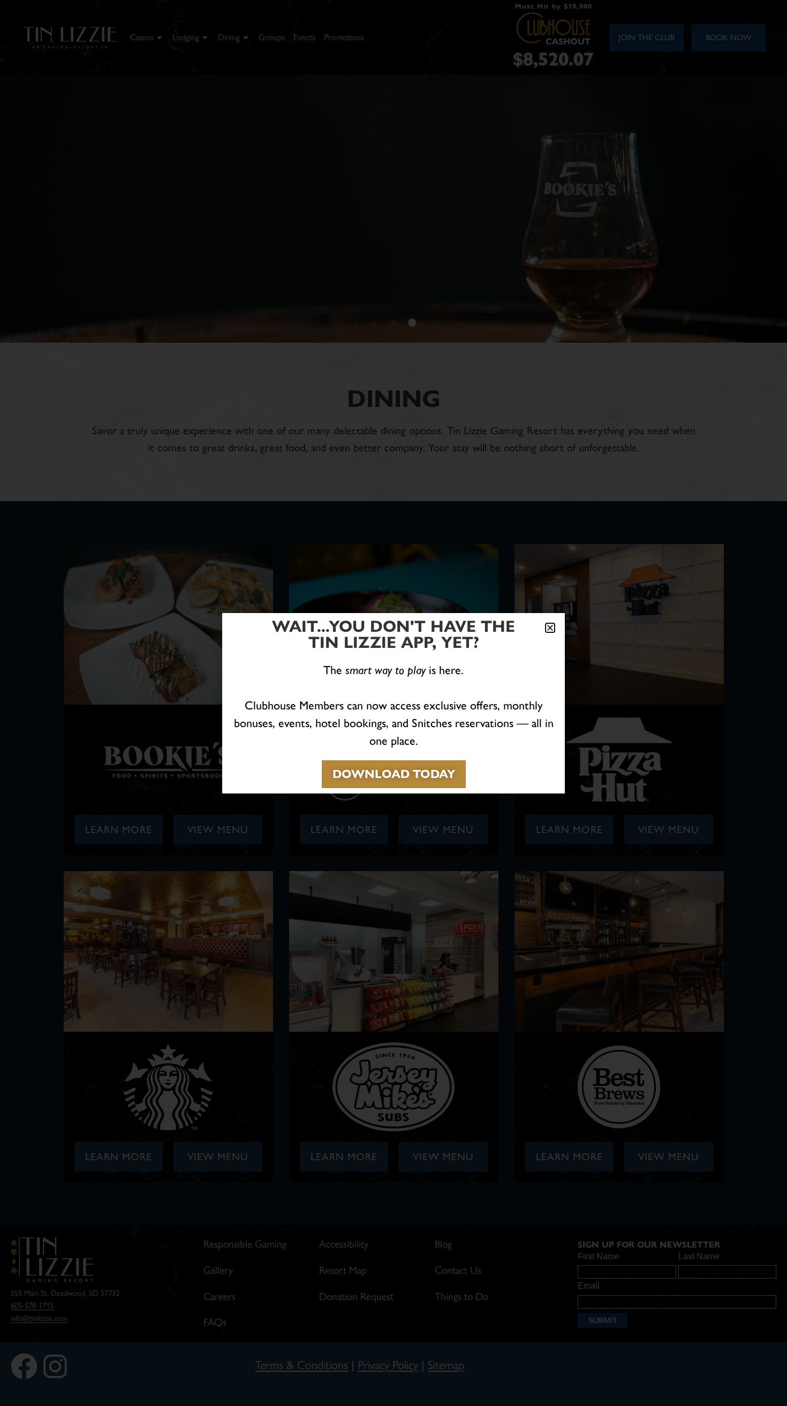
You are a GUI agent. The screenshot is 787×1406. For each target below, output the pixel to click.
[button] (550, 628)
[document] (393, 703)
